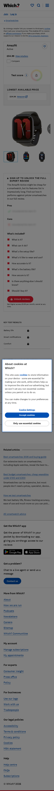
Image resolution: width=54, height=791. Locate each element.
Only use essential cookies (27, 423)
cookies (23, 374)
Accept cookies (27, 415)
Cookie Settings (27, 409)
